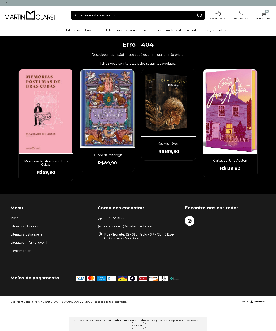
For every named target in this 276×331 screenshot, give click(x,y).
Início (54, 30)
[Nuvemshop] (252, 302)
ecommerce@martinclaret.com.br (130, 226)
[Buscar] (200, 15)
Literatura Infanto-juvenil (175, 30)
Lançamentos (215, 30)
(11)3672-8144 (114, 218)
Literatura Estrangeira (125, 30)
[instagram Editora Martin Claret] (6, 3)
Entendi (138, 325)
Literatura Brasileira (82, 30)
